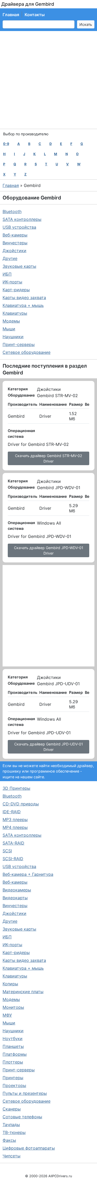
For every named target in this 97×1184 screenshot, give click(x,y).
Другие (10, 258)
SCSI (7, 850)
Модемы (11, 321)
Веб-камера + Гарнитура (28, 874)
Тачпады (11, 1124)
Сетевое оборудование (26, 352)
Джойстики (14, 250)
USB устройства (19, 227)
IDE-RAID (12, 811)
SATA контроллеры (22, 219)
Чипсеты (11, 1155)
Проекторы (14, 1085)
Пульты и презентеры (25, 1093)
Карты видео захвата (24, 297)
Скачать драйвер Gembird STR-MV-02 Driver (48, 458)
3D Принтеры (16, 788)
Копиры (10, 983)
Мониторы (13, 1007)
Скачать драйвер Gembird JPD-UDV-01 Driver (48, 747)
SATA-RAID (13, 843)
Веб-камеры (15, 235)
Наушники (13, 336)
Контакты (35, 14)
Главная (11, 14)
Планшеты (13, 1046)
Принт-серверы (19, 344)
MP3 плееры (15, 819)
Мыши (9, 328)
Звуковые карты (19, 266)
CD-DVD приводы (21, 803)
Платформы (15, 1054)
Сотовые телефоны (22, 1116)
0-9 (6, 144)
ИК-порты (12, 281)
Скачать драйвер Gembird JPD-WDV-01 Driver (48, 550)
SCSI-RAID (13, 858)
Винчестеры (15, 242)
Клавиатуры (15, 313)
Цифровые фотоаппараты (29, 1148)
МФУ (7, 1015)
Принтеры (13, 1077)
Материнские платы (23, 991)
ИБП (7, 274)
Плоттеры (13, 1062)
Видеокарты (15, 897)
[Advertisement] (48, 80)
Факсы (9, 1140)
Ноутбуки (13, 1038)
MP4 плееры (15, 827)
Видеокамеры (17, 889)
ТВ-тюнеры (14, 1132)
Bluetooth (12, 211)
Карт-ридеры (16, 289)
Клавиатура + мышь (23, 305)
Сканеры (12, 1109)
